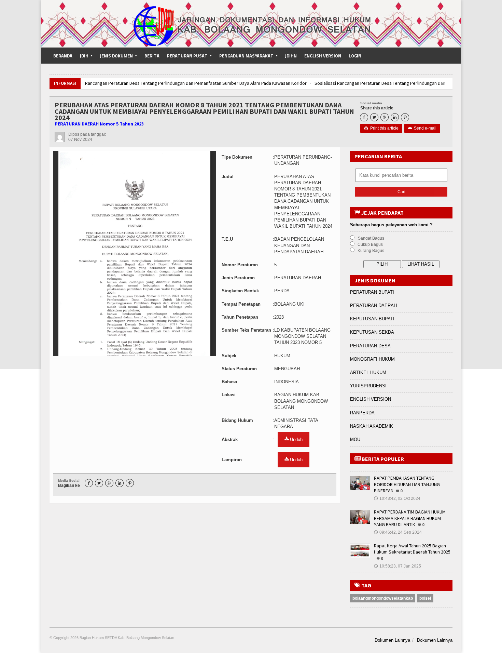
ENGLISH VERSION (370, 399)
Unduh (296, 439)
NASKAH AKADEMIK (371, 426)
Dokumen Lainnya (392, 640)
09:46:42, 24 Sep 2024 (398, 532)
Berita (151, 55)
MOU (355, 439)
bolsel (425, 598)
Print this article (381, 128)
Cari (401, 191)
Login (355, 55)
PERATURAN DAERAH (373, 305)
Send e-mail (422, 128)
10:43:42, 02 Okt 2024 (397, 498)
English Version (322, 55)
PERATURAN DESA (370, 345)
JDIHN (291, 55)
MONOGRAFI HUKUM (372, 359)
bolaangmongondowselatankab (382, 598)
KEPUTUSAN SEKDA (372, 332)
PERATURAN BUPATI (372, 292)
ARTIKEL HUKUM (368, 372)
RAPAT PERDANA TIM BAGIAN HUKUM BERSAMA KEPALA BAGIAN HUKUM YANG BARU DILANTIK (410, 518)
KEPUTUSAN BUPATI (372, 318)
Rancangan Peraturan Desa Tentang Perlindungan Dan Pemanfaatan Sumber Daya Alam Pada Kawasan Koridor (196, 83)
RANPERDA (362, 412)
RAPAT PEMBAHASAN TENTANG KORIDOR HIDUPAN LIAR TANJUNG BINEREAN (407, 484)
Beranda (62, 55)
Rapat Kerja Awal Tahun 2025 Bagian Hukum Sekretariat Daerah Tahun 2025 (412, 549)
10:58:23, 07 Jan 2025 (397, 566)
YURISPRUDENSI (368, 385)
